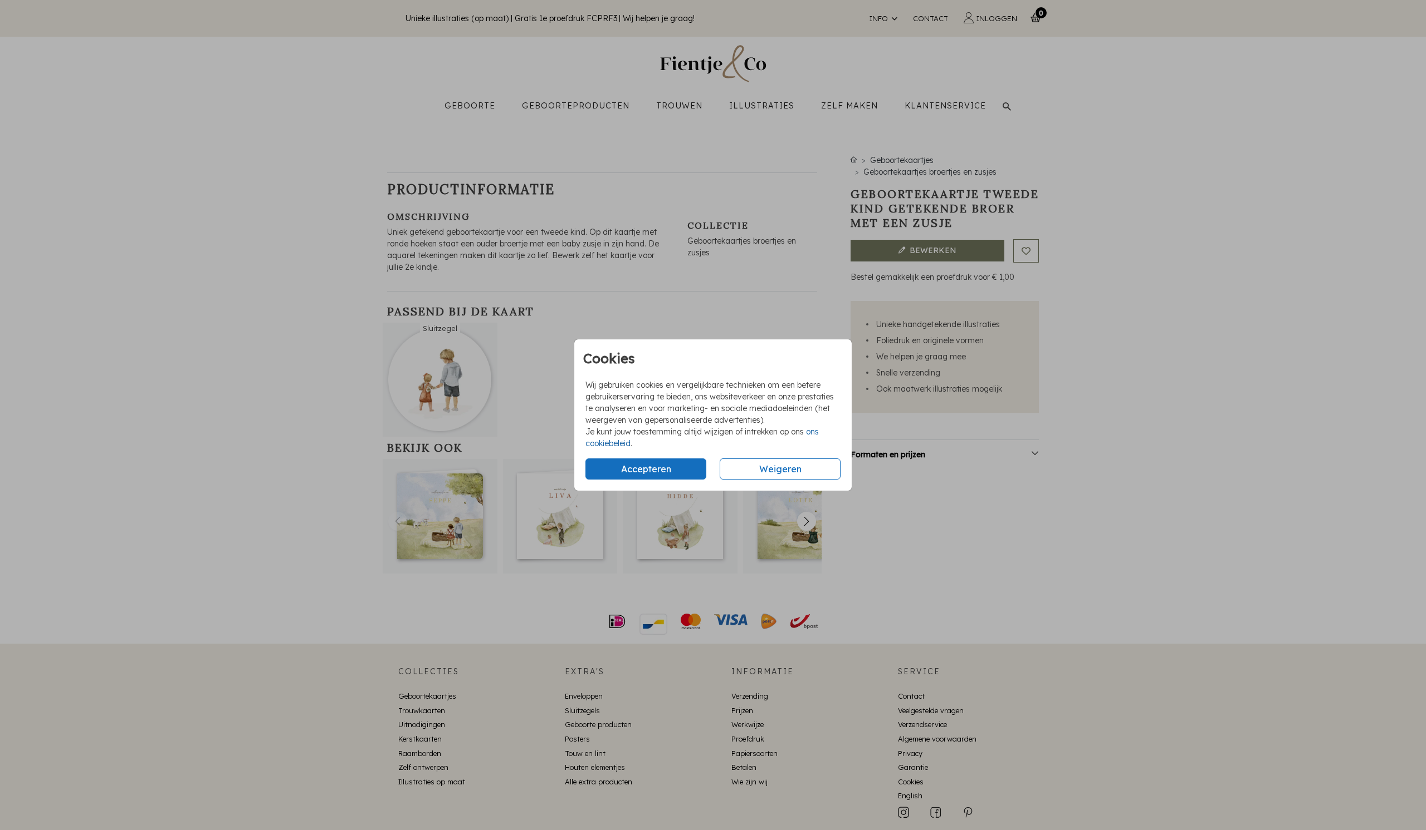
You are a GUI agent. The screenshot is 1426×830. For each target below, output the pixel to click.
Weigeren (780, 469)
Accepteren (646, 469)
